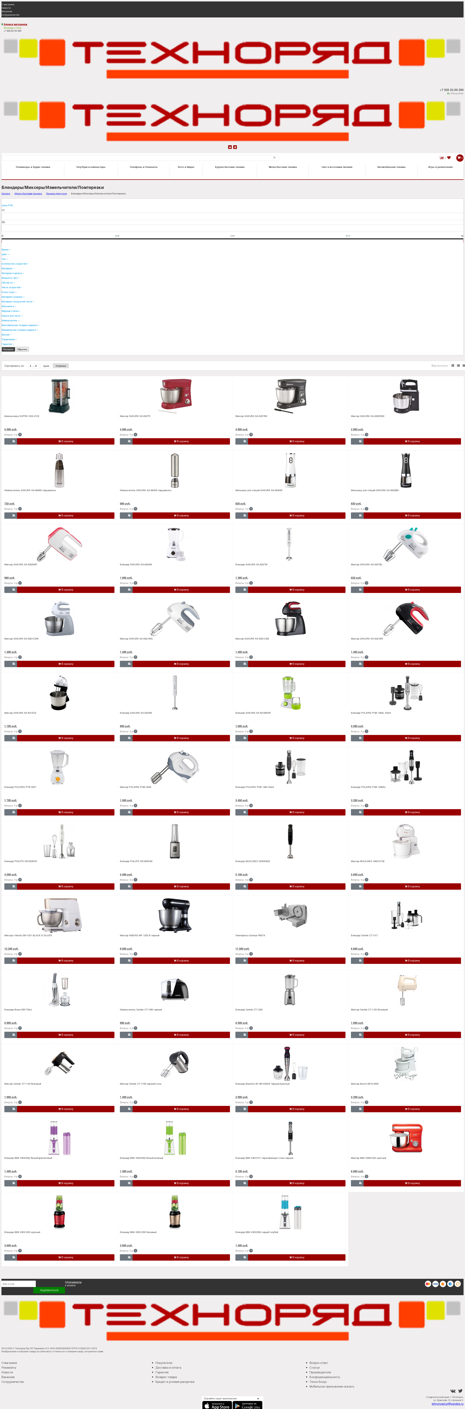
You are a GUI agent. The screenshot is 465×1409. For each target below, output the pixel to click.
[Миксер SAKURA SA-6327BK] (290, 396)
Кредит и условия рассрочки (174, 1382)
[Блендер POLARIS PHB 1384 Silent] (290, 767)
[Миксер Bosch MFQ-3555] (406, 1064)
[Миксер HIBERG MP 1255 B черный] (175, 915)
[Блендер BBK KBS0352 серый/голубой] (290, 1212)
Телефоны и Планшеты (144, 167)
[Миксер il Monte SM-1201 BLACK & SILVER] (59, 915)
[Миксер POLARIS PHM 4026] (175, 767)
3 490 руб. (241, 800)
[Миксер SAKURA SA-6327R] (175, 396)
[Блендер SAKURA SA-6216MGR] (290, 693)
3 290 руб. (357, 800)
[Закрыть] (257, 1401)
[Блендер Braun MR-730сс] (59, 989)
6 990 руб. (10, 1023)
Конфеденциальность (325, 1377)
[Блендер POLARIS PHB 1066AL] (406, 767)
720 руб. (9, 503)
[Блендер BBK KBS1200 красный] (59, 1212)
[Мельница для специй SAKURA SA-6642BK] (406, 470)
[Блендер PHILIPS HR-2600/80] (175, 841)
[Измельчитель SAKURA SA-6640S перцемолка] (175, 470)
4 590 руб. (10, 874)
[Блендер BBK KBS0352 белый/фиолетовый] (59, 1138)
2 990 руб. (357, 429)
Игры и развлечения (440, 167)
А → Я (33, 365)
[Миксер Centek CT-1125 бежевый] (406, 989)
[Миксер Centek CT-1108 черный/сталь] (175, 1064)
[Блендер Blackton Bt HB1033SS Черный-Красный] (290, 1064)
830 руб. (240, 503)
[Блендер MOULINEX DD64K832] (290, 841)
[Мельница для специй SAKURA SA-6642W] (290, 470)
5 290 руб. (357, 1097)
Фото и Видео (186, 167)
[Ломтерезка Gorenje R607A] (290, 915)
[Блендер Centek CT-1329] (290, 989)
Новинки (61, 365)
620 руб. (356, 578)
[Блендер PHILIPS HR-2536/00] (59, 841)
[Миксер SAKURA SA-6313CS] (59, 693)
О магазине (7, 4)
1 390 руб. (241, 578)
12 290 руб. (11, 949)
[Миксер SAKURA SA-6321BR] (406, 618)
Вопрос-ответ (319, 1363)
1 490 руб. (10, 652)
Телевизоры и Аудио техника (33, 167)
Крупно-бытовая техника (229, 167)
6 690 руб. (357, 949)
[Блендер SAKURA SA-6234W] (175, 693)
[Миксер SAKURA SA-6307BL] (406, 544)
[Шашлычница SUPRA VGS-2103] (59, 396)
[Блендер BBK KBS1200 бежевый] (175, 1212)
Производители (320, 1372)
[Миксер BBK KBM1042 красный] (406, 1138)
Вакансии (6, 11)
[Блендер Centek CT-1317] (406, 915)
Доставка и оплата (168, 1367)
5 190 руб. (241, 874)
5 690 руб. (357, 874)
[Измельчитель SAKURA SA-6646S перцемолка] (59, 470)
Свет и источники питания (337, 167)
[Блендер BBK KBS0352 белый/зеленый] (175, 1138)
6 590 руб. (241, 1023)
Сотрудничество (10, 14)
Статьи (315, 1367)
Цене (46, 365)
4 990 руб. (126, 429)
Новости (6, 7)
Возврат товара (166, 1377)
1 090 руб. (126, 800)
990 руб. (125, 503)
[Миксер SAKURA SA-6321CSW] (59, 618)
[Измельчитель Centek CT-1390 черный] (175, 989)
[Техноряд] (232, 119)
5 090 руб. (10, 429)
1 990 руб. (126, 578)
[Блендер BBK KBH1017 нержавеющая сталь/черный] (290, 1138)
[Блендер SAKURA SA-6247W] (290, 544)
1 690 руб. (241, 726)
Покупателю (163, 1363)
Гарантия (162, 1372)
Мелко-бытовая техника (283, 167)
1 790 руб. (10, 800)
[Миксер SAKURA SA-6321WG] (175, 618)
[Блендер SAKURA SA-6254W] (175, 544)
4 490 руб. (126, 874)
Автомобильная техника (391, 167)
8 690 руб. (126, 949)
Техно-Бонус (318, 1382)
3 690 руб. (10, 1245)
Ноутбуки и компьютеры (91, 167)
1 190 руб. (10, 726)
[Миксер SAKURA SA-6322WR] (59, 544)
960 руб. (9, 578)
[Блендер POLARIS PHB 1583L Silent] (406, 693)
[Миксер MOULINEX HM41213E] (406, 841)
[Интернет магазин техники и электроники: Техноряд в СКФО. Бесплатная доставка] (232, 57)
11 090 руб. (242, 949)
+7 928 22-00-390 (452, 89)
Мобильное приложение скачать (332, 1386)
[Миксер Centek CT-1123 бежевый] (59, 1064)
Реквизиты (8, 1367)
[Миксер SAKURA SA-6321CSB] (290, 618)
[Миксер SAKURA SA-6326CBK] (406, 396)
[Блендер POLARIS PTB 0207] (59, 767)
